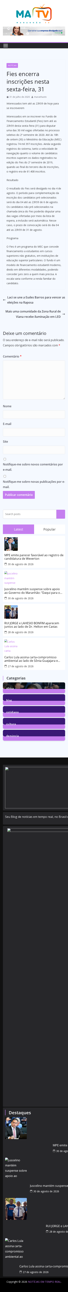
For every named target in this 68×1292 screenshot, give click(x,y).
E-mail (7, 424)
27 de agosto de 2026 (21, 666)
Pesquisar (60, 514)
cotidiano (12, 711)
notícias (12, 65)
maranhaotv (40, 96)
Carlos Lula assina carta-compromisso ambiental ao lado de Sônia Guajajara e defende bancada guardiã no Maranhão (31, 659)
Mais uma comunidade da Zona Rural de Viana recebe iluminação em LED (33, 314)
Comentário (12, 356)
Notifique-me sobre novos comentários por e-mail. (33, 467)
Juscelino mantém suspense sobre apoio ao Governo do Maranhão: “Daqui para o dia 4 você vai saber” (32, 590)
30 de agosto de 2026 (21, 564)
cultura (11, 723)
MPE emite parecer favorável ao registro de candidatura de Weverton (33, 556)
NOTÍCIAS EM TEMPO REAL (44, 1281)
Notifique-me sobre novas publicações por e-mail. (34, 484)
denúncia (12, 735)
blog (9, 700)
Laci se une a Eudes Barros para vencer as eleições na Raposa (36, 300)
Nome (7, 406)
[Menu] (5, 45)
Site (5, 442)
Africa (10, 688)
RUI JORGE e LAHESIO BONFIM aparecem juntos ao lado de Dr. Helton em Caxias (31, 624)
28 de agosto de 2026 (21, 632)
